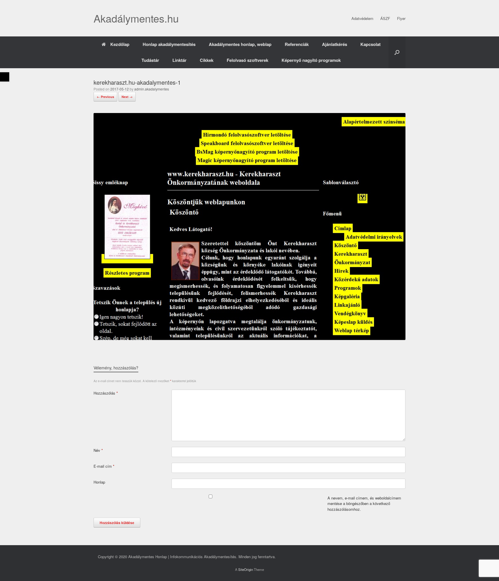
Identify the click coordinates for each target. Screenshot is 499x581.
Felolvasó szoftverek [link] (247, 60)
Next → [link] (127, 97)
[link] (4, 77)
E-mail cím (104, 466)
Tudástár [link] (150, 60)
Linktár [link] (179, 60)
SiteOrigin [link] (245, 569)
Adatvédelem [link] (362, 18)
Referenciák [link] (297, 44)
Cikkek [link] (206, 60)
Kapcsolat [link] (370, 44)
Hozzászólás (106, 393)
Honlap (99, 482)
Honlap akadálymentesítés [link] (169, 44)
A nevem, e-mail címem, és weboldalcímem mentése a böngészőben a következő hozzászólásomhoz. (364, 503)
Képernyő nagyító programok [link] (311, 60)
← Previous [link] (105, 97)
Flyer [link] (401, 18)
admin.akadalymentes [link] (151, 88)
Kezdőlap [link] (119, 44)
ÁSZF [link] (385, 18)
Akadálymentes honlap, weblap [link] (240, 44)
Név (98, 450)
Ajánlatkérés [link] (334, 44)
